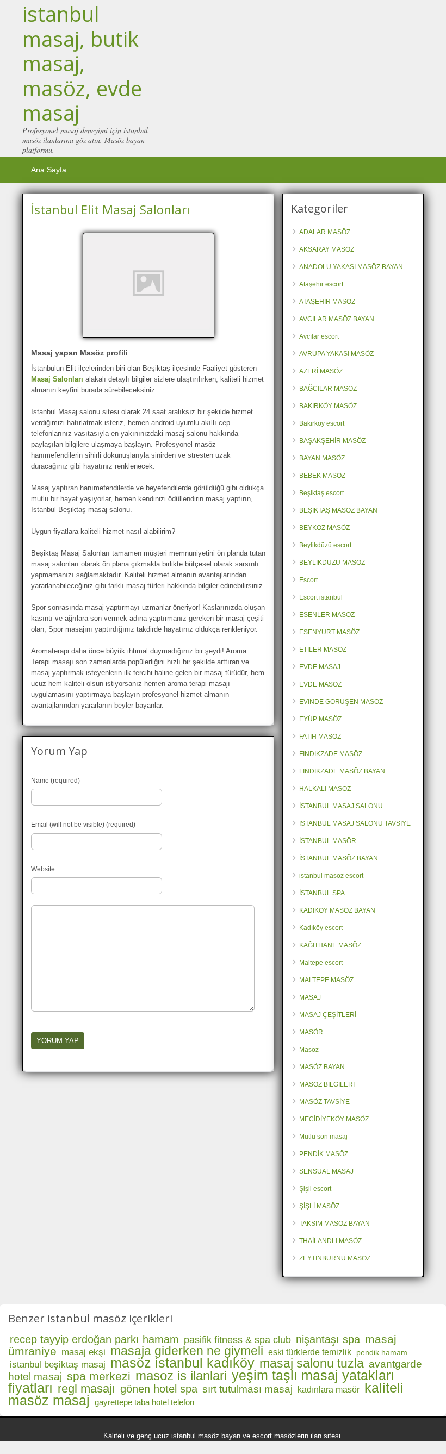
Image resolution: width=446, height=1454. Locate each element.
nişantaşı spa (328, 1339)
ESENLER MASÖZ (327, 615)
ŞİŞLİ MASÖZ (319, 1206)
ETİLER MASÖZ (322, 649)
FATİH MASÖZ (320, 736)
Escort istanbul (321, 597)
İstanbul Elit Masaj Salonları (110, 209)
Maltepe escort (321, 962)
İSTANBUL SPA (322, 893)
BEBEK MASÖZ (322, 475)
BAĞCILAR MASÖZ (328, 388)
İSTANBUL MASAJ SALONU (341, 806)
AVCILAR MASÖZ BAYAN (336, 319)
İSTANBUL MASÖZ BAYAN (338, 858)
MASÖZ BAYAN (322, 1067)
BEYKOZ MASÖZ (324, 528)
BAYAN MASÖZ (322, 458)
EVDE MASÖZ (320, 684)
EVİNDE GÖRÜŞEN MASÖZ (341, 702)
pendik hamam (381, 1352)
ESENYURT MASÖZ (329, 632)
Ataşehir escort (321, 284)
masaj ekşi (83, 1352)
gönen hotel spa (158, 1389)
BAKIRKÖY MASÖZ (328, 406)
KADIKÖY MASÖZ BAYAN (337, 910)
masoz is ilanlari (181, 1375)
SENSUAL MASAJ (326, 1171)
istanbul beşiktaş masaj (58, 1364)
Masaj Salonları (57, 379)
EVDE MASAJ (319, 667)
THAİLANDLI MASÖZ (330, 1241)
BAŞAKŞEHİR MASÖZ (332, 441)
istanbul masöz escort (331, 875)
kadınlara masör (329, 1389)
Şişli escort (315, 1189)
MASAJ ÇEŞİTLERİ (327, 1015)
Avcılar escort (319, 336)
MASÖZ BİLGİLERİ (327, 1084)
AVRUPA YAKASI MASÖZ (336, 354)
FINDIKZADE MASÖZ (330, 754)
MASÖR (311, 1032)
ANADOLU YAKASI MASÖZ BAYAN (351, 267)
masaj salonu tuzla (311, 1363)
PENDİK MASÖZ (323, 1154)
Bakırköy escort (321, 423)
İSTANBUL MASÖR (327, 841)
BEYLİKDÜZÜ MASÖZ (332, 562)
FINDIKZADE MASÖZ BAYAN (342, 771)
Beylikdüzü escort (325, 545)
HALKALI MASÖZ (325, 788)
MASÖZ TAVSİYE (324, 1102)
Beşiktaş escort (321, 493)
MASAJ (310, 997)
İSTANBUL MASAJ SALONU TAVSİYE (355, 823)
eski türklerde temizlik (309, 1352)
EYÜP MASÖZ (320, 719)
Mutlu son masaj (323, 1136)
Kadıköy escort (321, 928)
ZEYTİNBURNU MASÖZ (334, 1258)
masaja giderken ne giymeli (186, 1351)
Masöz (309, 1049)
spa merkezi (99, 1376)
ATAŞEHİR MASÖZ (327, 301)
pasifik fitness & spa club (237, 1339)
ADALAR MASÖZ (324, 232)
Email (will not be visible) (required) (83, 824)
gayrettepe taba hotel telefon (144, 1402)
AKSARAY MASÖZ (326, 249)
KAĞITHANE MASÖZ (330, 945)
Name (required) (55, 780)
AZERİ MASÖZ (321, 371)
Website (43, 869)
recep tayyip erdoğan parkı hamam (94, 1339)
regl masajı (86, 1388)
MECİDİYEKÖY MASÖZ (334, 1119)
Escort (308, 580)
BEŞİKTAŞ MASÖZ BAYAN (338, 510)
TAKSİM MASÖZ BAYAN (334, 1223)
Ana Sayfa (48, 169)
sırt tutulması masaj (247, 1389)
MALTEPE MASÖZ (326, 980)
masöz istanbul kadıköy (182, 1362)
